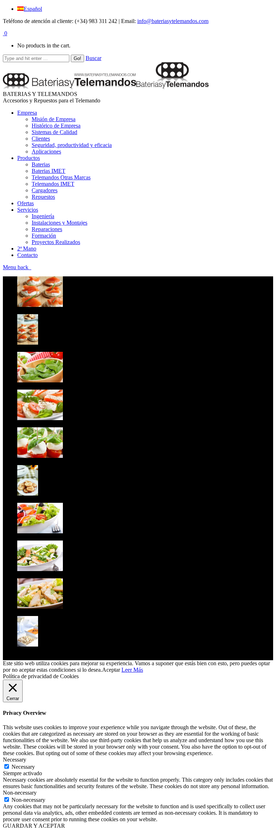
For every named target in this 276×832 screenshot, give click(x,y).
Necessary (23, 767)
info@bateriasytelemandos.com (172, 21)
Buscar (93, 58)
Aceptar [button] (111, 670)
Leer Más (132, 670)
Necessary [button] (14, 760)
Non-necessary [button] (20, 793)
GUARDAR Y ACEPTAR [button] (34, 826)
